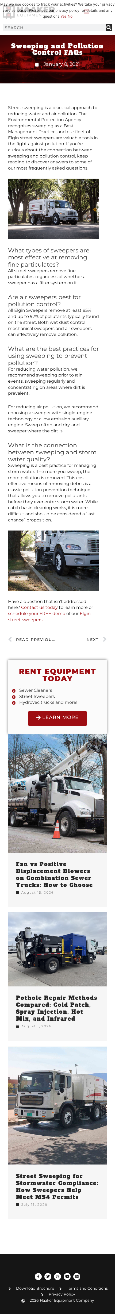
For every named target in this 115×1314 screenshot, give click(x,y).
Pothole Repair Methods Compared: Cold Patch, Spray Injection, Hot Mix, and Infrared (56, 1008)
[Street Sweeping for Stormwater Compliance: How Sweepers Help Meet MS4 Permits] (57, 1105)
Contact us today (39, 607)
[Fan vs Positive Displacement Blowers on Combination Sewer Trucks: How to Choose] (57, 793)
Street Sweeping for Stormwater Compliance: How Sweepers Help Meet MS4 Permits (57, 1187)
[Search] (109, 27)
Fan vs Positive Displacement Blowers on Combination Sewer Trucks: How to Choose (54, 874)
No (70, 16)
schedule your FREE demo (36, 613)
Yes (63, 16)
